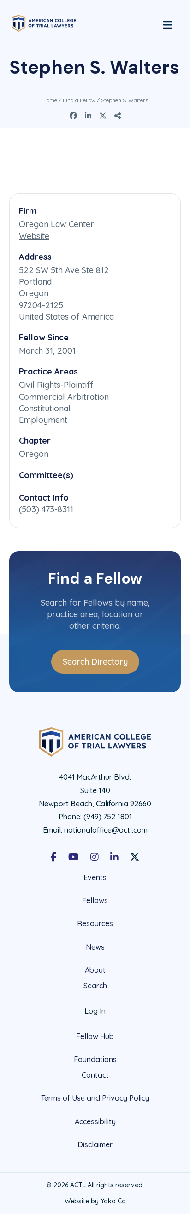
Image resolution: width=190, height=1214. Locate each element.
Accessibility (95, 1121)
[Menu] (167, 23)
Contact (95, 1075)
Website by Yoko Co (95, 1201)
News (95, 946)
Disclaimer (95, 1144)
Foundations (95, 1059)
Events (95, 877)
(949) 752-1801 (107, 816)
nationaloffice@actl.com (106, 830)
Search (95, 985)
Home (49, 100)
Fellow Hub (95, 1036)
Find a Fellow (79, 100)
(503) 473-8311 (46, 509)
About (95, 970)
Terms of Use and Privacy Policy (95, 1098)
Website (34, 236)
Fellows (95, 900)
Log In (95, 1011)
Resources (95, 923)
